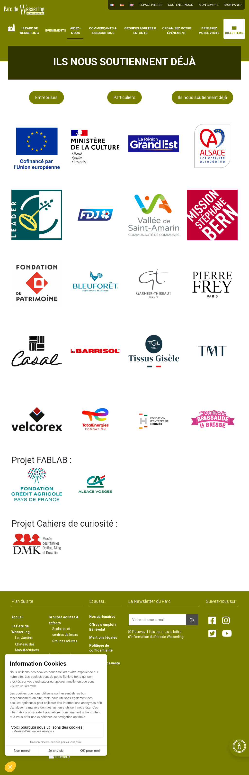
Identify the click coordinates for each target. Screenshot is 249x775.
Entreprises (46, 97)
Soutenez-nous (180, 5)
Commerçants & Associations (103, 30)
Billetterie (234, 33)
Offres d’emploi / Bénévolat (102, 627)
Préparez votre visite (209, 30)
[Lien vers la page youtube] (227, 633)
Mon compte (209, 5)
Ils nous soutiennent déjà (202, 97)
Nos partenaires (102, 617)
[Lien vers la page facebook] (212, 620)
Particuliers (124, 97)
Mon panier (233, 5)
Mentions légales (103, 637)
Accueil (11, 27)
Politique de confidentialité (101, 648)
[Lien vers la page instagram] (226, 620)
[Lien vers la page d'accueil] (24, 10)
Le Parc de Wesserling (29, 30)
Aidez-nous (75, 30)
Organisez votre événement (176, 30)
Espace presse (151, 5)
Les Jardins (24, 638)
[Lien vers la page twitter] (212, 633)
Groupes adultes (64, 641)
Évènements (55, 30)
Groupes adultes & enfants (140, 30)
